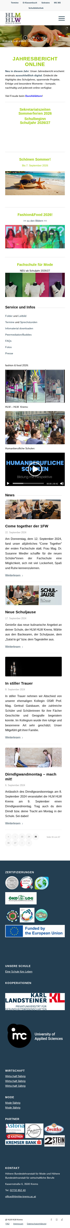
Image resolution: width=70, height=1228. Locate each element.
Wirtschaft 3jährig (15, 1081)
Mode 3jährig (12, 1107)
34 (29, 837)
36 (8, 843)
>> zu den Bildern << (35, 220)
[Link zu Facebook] (51, 1219)
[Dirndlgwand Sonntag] (33, 757)
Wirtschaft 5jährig (15, 1076)
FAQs (8, 340)
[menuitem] (14, 3)
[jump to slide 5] (40, 38)
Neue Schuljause (20, 612)
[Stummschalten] (62, 483)
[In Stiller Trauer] (33, 666)
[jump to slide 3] (35, 38)
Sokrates (45, 3)
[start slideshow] (25, 37)
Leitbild (22, 315)
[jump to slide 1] (30, 38)
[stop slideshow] (44, 37)
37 (15, 843)
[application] (35, 469)
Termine (14, 3)
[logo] (29, 18)
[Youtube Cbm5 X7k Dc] (35, 386)
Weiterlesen (12, 575)
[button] (35, 469)
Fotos (8, 347)
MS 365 (57, 3)
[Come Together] (33, 509)
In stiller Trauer (19, 683)
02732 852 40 (18, 1190)
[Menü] (60, 18)
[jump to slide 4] (37, 38)
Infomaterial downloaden (19, 328)
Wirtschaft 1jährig (15, 1085)
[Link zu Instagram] (56, 1219)
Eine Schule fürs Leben (18, 971)
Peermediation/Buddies (18, 334)
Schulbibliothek (36, 8)
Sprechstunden (28, 322)
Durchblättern (33, 95)
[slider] (28, 483)
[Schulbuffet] (33, 595)
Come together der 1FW (26, 526)
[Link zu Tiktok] (62, 1219)
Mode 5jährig (12, 1102)
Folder (9, 315)
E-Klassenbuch (30, 3)
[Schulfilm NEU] (35, 427)
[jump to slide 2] (32, 38)
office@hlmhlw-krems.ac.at (20, 1196)
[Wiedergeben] (8, 483)
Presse (9, 353)
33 (22, 837)
